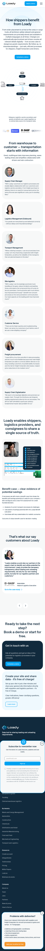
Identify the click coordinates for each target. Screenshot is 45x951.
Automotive (6, 816)
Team (4, 892)
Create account (7, 854)
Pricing (4, 865)
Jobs (3, 896)
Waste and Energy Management (13, 812)
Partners (5, 900)
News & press (6, 903)
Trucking (5, 797)
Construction (6, 820)
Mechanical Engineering (10, 839)
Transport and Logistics (10, 843)
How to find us (7, 907)
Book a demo (30, 4)
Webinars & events (8, 877)
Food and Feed (7, 835)
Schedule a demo (22, 57)
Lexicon (4, 873)
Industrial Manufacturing (10, 831)
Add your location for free (15, 944)
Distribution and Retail (9, 828)
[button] (41, 3)
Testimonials (6, 862)
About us (5, 888)
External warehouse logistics (12, 801)
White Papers (6, 869)
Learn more (11, 704)
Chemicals (5, 824)
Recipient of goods (8, 794)
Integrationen (6, 858)
